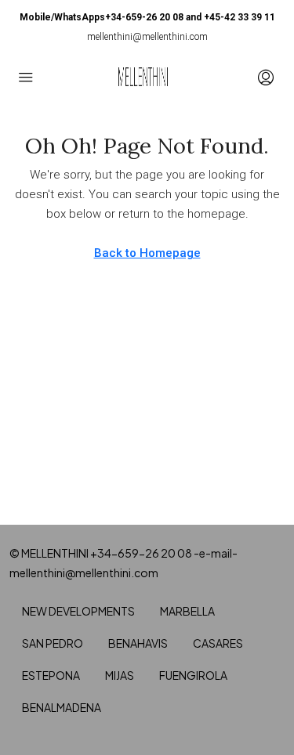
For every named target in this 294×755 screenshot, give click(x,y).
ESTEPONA (51, 675)
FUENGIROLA (193, 675)
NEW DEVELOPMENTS (78, 611)
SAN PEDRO (52, 643)
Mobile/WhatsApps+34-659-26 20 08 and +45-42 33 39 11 (147, 17)
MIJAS (119, 675)
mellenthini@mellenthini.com (147, 36)
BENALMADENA (61, 707)
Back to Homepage (147, 253)
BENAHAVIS (138, 643)
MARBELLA (187, 611)
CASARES (218, 643)
